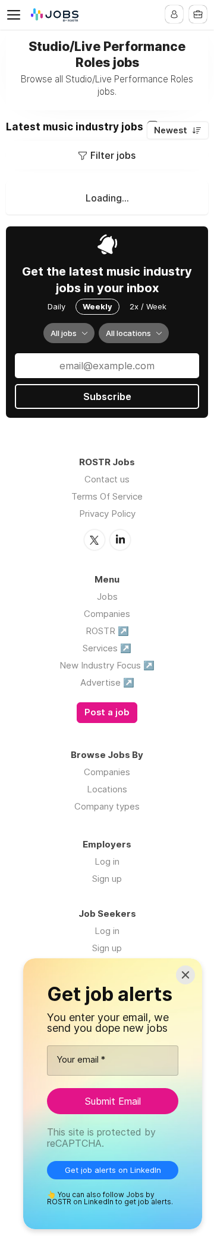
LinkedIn (120, 540)
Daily (56, 306)
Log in (107, 861)
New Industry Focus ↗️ (107, 665)
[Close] (185, 974)
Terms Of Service (107, 496)
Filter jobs (113, 155)
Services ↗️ (107, 648)
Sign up (107, 878)
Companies (107, 613)
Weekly (97, 306)
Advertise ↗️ (107, 682)
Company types (107, 806)
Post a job (107, 712)
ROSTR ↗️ (107, 631)
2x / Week (148, 306)
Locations (107, 789)
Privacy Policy (107, 513)
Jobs (107, 596)
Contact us (107, 479)
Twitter (94, 540)
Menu (16, 15)
